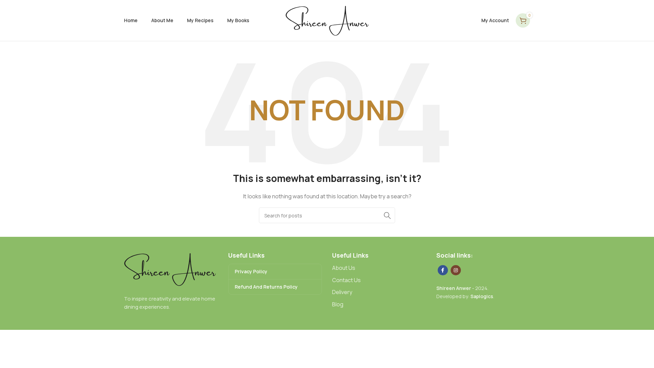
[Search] (387, 215)
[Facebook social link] (443, 270)
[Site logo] (327, 20)
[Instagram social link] (456, 270)
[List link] (379, 268)
